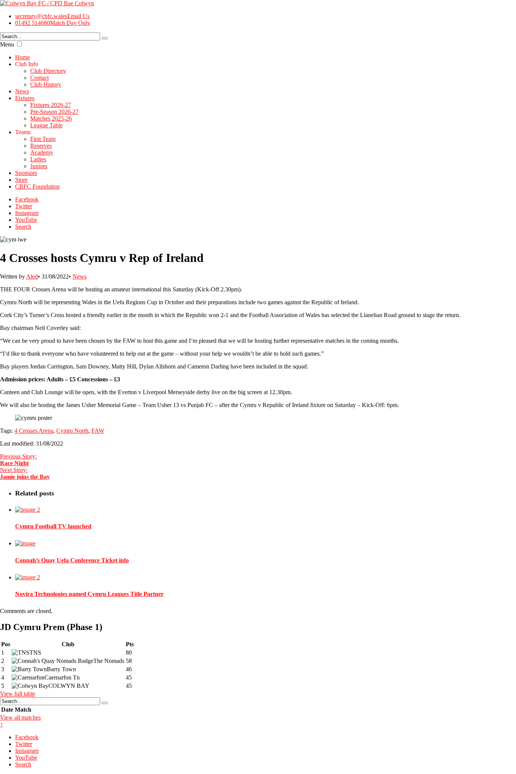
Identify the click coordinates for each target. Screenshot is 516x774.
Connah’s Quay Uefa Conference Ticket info (72, 560)
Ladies (38, 159)
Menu (7, 44)
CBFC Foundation (37, 186)
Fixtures (24, 98)
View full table (17, 693)
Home (22, 57)
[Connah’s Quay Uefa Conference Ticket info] (25, 543)
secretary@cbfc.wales (52, 16)
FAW (97, 430)
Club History (45, 84)
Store (21, 179)
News (22, 91)
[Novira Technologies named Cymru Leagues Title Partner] (27, 577)
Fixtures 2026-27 (50, 105)
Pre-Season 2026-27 (54, 111)
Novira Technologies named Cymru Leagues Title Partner (89, 594)
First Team (43, 139)
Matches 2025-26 (51, 118)
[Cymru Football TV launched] (27, 509)
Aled (32, 276)
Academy (41, 152)
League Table (46, 125)
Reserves (41, 145)
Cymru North (72, 430)
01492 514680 (52, 23)
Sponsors (26, 173)
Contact (39, 77)
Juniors (38, 166)
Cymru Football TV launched (53, 526)
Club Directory (48, 71)
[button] (19, 44)
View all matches (20, 717)
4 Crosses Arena (33, 430)
